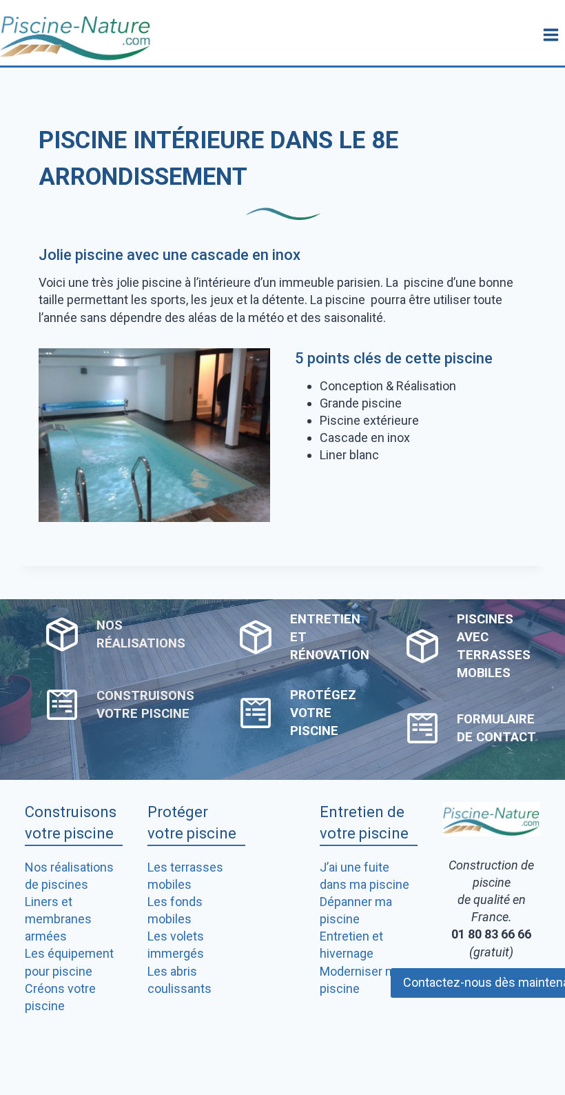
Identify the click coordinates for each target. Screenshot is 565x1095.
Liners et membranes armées (58, 918)
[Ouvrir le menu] (550, 34)
